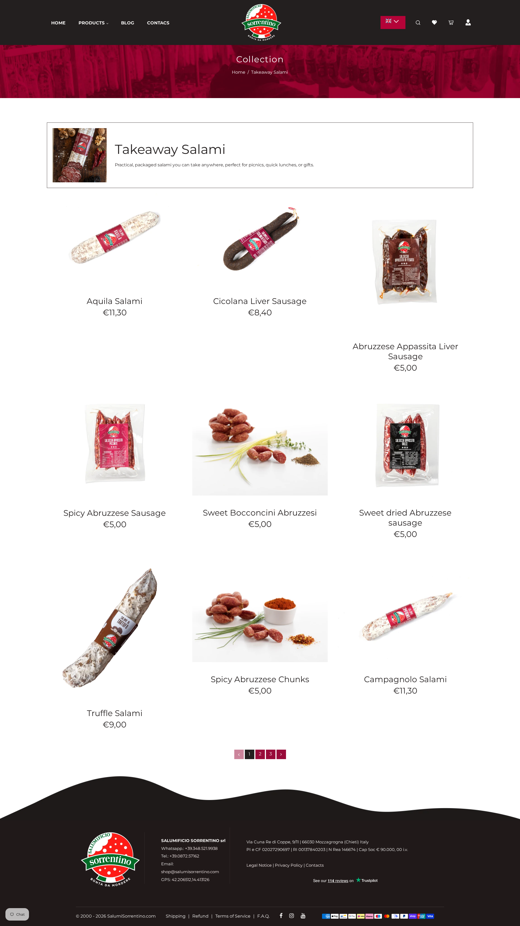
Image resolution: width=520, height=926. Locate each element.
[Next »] (281, 754)
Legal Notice (259, 865)
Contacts (315, 865)
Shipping (176, 916)
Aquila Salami (114, 301)
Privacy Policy (289, 865)
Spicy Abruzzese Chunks (260, 679)
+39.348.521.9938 (201, 848)
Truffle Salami (114, 713)
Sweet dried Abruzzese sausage (405, 518)
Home (238, 72)
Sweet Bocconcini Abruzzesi (260, 513)
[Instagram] (291, 916)
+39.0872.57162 (184, 856)
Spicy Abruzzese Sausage (114, 513)
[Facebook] (281, 916)
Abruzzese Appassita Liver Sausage (405, 351)
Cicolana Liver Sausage (260, 301)
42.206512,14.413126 (190, 879)
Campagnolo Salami (405, 679)
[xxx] (393, 22)
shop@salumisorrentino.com (190, 871)
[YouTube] (303, 916)
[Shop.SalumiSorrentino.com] (261, 22)
